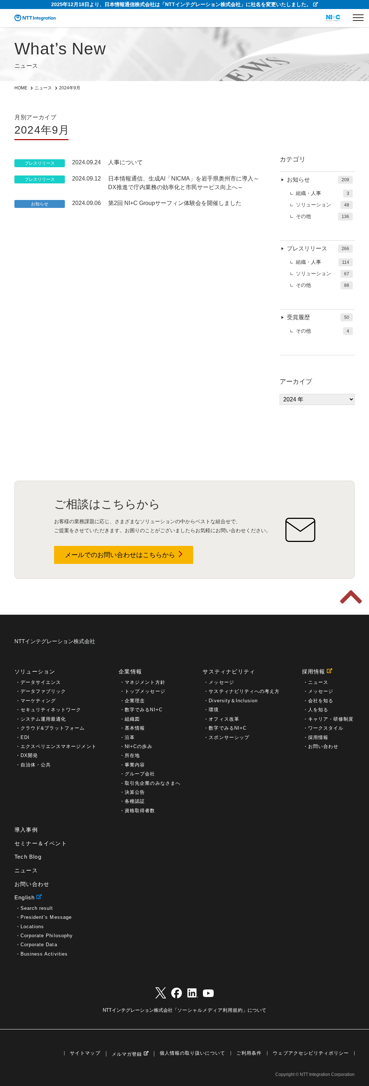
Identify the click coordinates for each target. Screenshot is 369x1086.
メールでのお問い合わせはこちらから (120, 554)
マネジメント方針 (145, 682)
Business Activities (44, 954)
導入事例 (26, 830)
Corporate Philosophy (47, 935)
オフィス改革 (224, 719)
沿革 (130, 737)
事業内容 (135, 764)
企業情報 (130, 671)
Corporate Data (39, 944)
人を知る (318, 709)
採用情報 (313, 671)
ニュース (318, 682)
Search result (37, 908)
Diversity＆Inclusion (233, 700)
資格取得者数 (140, 810)
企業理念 (135, 700)
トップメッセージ (145, 691)
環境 (214, 709)
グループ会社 (140, 773)
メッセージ (221, 682)
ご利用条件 (249, 1053)
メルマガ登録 (127, 1053)
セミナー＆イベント (40, 843)
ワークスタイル (325, 728)
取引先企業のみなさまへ (152, 783)
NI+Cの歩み (138, 746)
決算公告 (135, 792)
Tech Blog (27, 857)
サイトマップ (85, 1053)
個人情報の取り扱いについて (192, 1053)
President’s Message (46, 917)
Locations (32, 926)
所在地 (132, 755)
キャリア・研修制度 (331, 719)
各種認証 (135, 801)
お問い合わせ (323, 746)
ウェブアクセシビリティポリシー (311, 1053)
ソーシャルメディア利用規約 (210, 1010)
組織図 (132, 719)
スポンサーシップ (229, 737)
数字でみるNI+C (143, 709)
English (24, 897)
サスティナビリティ (229, 671)
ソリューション (34, 671)
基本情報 (135, 728)
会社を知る (320, 700)
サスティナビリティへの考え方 (244, 691)
